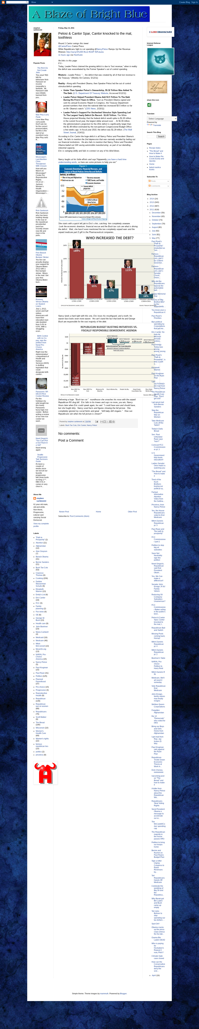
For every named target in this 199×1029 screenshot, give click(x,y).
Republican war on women (42, 705)
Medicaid (40, 637)
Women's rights (42, 739)
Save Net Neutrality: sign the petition (157, 556)
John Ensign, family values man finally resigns (158, 697)
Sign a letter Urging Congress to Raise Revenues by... (158, 866)
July (154, 231)
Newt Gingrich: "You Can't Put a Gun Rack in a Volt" (42, 441)
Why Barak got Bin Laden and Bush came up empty (158, 903)
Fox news (40, 612)
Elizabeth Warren (40, 590)
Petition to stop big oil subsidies (158, 547)
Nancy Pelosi (92, 425)
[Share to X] (107, 421)
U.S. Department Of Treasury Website (91, 93)
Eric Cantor (82, 425)
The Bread (40, 722)
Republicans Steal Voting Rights (158, 803)
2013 (152, 202)
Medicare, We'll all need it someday (158, 680)
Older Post (132, 512)
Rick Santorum (42, 210)
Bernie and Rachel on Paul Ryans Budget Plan (158, 853)
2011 (152, 210)
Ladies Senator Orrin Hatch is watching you (158, 465)
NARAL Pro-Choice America (41, 656)
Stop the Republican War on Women (158, 413)
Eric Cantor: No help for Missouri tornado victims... (158, 336)
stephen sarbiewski (41, 499)
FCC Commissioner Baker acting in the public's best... (159, 609)
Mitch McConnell (40, 645)
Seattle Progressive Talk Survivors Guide (42, 458)
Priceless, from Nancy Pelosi (158, 506)
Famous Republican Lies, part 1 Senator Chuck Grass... (158, 272)
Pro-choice (40, 687)
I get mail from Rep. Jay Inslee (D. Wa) (157, 740)
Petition (39, 676)
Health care (41, 623)
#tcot (85, 52)
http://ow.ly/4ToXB (74, 52)
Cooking (39, 578)
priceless (39, 755)
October (155, 220)
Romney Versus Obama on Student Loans (42, 302)
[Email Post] (97, 421)
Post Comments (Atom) (79, 516)
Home (98, 512)
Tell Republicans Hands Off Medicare (158, 879)
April (154, 975)
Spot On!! (155, 924)
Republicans (41, 712)
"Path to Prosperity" (40, 538)
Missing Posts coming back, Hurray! (158, 636)
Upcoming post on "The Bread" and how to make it (158, 780)
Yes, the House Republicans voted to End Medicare (158, 514)
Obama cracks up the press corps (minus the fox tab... (158, 930)
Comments (155, 186)
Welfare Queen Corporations (158, 705)
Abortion (39, 543)
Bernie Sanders (42, 562)
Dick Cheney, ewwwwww (157, 771)
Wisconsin (40, 728)
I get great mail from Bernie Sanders (158, 404)
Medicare (40, 640)
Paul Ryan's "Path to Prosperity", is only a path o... (158, 359)
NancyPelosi (102, 49)
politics (39, 752)
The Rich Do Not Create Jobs (42, 70)
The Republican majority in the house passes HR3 (158, 835)
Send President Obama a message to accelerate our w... (158, 813)
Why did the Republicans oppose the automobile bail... (158, 285)
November (156, 216)
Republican (41, 699)
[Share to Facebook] (110, 421)
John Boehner (42, 627)
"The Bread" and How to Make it (156, 152)
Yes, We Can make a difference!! (157, 578)
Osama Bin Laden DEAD (158, 938)
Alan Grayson (41, 551)
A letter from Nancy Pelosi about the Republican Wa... (158, 793)
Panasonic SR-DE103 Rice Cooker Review (42, 394)
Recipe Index (154, 148)
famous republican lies (42, 745)
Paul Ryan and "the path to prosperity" (158, 531)
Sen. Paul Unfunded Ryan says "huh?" (157, 437)
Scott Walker (41, 717)
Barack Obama (42, 557)
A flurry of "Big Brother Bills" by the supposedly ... (159, 303)
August (155, 227)
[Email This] (101, 421)
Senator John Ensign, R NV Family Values (158, 587)
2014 (152, 199)
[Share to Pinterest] (113, 421)
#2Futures (99, 52)
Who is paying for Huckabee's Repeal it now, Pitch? (158, 948)
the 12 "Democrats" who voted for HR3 (158, 719)
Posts (153, 181)
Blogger (123, 994)
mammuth (104, 994)
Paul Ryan (40, 673)
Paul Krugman (42, 667)
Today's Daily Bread (157, 430)
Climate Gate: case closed (158, 957)
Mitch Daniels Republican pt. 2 (158, 652)
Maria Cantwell (42, 632)
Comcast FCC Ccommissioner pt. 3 (158, 447)
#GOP (91, 52)
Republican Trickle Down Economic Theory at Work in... (158, 762)
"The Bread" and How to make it (158, 473)
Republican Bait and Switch (158, 629)
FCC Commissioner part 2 (159, 539)
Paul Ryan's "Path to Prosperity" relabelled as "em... (158, 246)
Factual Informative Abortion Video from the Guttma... (158, 496)
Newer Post (64, 512)
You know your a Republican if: (159, 311)
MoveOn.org (41, 649)
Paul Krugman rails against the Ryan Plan (158, 750)
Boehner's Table (158, 658)
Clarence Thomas (40, 574)
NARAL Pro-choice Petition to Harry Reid (157, 665)
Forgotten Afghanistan (158, 711)
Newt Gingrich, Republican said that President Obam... (158, 568)
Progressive (41, 690)
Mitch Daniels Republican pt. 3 (158, 523)
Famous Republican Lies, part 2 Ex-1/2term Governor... (158, 258)
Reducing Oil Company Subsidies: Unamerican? (158, 598)
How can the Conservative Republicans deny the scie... (158, 966)
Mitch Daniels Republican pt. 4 (158, 644)
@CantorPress (65, 46)
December (156, 213)
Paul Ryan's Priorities (157, 317)
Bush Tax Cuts (71, 425)
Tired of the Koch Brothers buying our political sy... (158, 484)
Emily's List (40, 595)
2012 (152, 206)
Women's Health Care (41, 732)
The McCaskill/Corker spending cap (159, 825)
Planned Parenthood (41, 680)
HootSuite (78, 55)
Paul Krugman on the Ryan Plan (158, 375)
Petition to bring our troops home (158, 844)
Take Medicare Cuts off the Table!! (158, 423)
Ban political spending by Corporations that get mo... (158, 325)
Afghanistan (41, 546)
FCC (38, 603)
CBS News (91, 108)
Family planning (39, 607)
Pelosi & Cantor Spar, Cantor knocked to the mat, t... (158, 620)
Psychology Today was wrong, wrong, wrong (158, 348)
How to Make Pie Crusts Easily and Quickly (156, 158)
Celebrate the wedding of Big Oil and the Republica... (158, 890)
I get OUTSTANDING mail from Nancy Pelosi (158, 385)
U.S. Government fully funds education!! (158, 456)
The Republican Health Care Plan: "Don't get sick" (158, 395)
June (154, 234)
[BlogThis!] (104, 421)
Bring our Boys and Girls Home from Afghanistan (158, 729)
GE (37, 615)
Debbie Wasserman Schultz (41, 583)
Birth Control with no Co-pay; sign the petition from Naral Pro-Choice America (42, 342)
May (154, 238)
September (157, 224)
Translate (157, 125)
